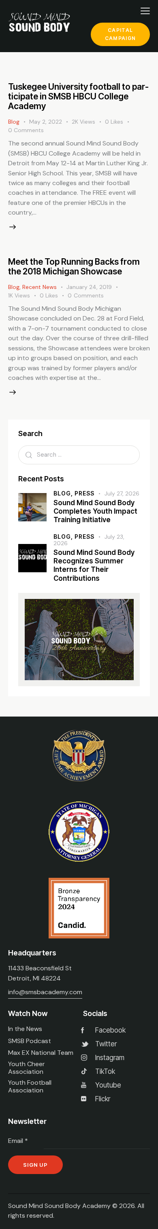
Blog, (64, 493)
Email (18, 1140)
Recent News (39, 287)
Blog (13, 121)
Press (84, 493)
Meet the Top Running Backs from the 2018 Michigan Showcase (74, 266)
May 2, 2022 (45, 121)
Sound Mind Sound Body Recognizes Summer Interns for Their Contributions (94, 565)
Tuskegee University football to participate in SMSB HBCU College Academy (78, 96)
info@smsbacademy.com (45, 992)
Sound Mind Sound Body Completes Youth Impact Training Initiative (95, 511)
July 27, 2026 (122, 493)
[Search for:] (79, 454)
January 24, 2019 (89, 287)
